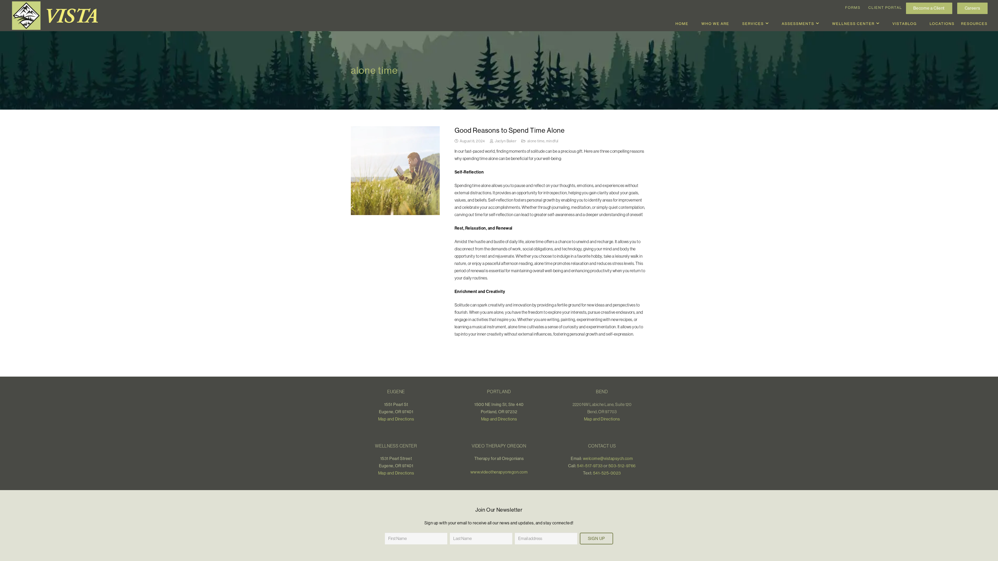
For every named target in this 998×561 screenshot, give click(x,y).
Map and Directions (396, 419)
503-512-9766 (622, 465)
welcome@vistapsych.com (608, 458)
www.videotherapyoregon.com (499, 472)
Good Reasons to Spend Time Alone (510, 130)
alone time (536, 141)
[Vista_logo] (57, 15)
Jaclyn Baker (505, 141)
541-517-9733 (590, 465)
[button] (767, 23)
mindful (552, 141)
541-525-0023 (607, 473)
